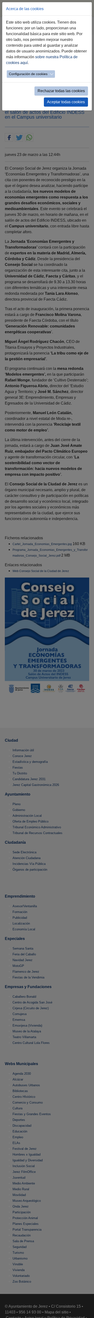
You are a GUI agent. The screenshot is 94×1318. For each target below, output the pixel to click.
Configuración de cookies (28, 74)
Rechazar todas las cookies (61, 91)
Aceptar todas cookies (66, 102)
